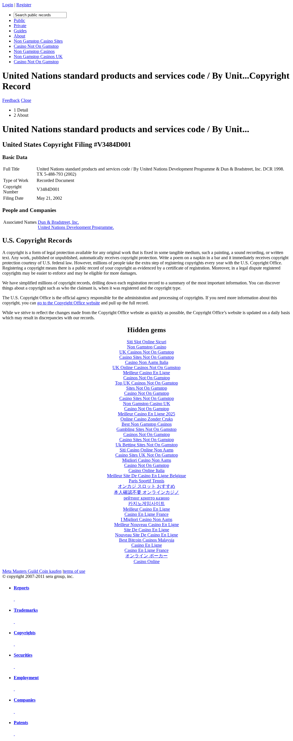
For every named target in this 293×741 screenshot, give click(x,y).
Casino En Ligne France (146, 514)
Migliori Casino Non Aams (146, 460)
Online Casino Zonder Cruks (146, 419)
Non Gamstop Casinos (34, 51)
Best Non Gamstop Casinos (147, 424)
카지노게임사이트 (146, 503)
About (19, 35)
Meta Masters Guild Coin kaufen (32, 571)
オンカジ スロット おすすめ (146, 486)
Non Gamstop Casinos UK (38, 56)
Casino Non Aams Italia (146, 362)
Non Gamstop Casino (146, 346)
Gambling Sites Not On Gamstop (146, 429)
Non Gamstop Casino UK (146, 403)
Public (19, 20)
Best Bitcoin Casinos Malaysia (146, 540)
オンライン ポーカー (146, 555)
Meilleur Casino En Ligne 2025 (146, 413)
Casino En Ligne (146, 545)
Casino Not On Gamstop (36, 46)
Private (20, 25)
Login (7, 4)
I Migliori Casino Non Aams (146, 519)
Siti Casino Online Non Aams (146, 449)
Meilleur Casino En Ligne (146, 372)
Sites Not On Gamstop (146, 388)
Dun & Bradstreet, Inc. (58, 222)
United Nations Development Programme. (76, 227)
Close (26, 100)
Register (23, 4)
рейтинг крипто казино (146, 498)
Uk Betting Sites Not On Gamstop (147, 444)
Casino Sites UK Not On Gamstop (146, 455)
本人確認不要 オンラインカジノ (146, 492)
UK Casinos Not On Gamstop (146, 352)
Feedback (11, 100)
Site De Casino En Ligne (146, 529)
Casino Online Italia (146, 470)
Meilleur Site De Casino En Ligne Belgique (146, 475)
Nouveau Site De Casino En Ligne (146, 534)
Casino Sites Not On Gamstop (146, 357)
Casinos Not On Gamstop (146, 377)
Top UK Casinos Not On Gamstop (146, 383)
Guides (20, 30)
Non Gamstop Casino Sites (38, 41)
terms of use (74, 571)
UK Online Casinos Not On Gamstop (146, 367)
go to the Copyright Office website (68, 302)
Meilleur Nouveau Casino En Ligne (146, 524)
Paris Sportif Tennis (146, 480)
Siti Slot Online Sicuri (146, 341)
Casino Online (147, 561)
